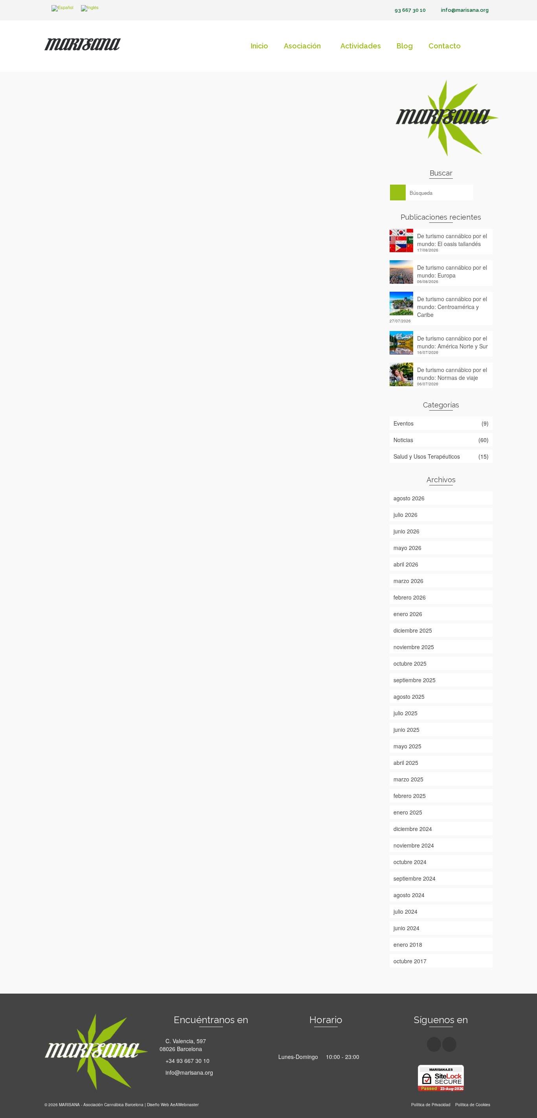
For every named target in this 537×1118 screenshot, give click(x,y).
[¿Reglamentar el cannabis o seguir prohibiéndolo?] (208, 195)
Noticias (64, 373)
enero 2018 (408, 944)
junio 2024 (406, 928)
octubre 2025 (410, 663)
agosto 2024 (409, 895)
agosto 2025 (409, 696)
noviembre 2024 (414, 845)
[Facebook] (434, 1044)
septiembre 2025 (415, 680)
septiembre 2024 (415, 878)
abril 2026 (406, 564)
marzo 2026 (408, 581)
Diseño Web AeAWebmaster (173, 1104)
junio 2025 (406, 729)
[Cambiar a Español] (62, 8)
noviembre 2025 (414, 647)
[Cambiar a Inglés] (90, 8)
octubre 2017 (410, 961)
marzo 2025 (408, 779)
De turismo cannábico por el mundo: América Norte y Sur (452, 342)
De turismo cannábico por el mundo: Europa (452, 271)
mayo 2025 (407, 746)
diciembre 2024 (413, 829)
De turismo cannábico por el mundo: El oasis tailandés (452, 240)
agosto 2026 (409, 498)
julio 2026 (405, 514)
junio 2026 (406, 531)
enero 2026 (408, 614)
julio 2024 (405, 911)
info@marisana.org (188, 1072)
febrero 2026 (410, 597)
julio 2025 (405, 713)
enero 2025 (408, 812)
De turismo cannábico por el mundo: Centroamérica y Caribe (452, 306)
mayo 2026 (407, 548)
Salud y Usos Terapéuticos (427, 456)
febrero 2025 (410, 796)
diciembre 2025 (413, 630)
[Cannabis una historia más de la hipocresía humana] (208, 501)
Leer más (110, 350)
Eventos (404, 423)
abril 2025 (406, 762)
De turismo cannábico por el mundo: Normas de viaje (452, 373)
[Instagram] (449, 1044)
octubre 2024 (410, 862)
